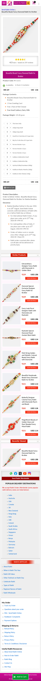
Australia (12, 498)
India (10, 495)
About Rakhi (8, 567)
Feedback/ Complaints (12, 617)
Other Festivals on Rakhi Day (14, 578)
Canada (11, 505)
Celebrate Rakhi (9, 582)
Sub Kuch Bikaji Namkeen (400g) (22, 165)
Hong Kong (12, 514)
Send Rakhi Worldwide (20, 478)
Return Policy (9, 636)
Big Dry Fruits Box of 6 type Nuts (22, 140)
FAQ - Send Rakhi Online (13, 613)
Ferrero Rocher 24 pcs (19, 153)
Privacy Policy (9, 640)
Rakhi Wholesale (9, 593)
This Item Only (17, 124)
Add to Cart (21, 677)
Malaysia (12, 542)
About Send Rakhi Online (13, 652)
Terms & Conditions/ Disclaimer (15, 644)
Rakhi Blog (8, 659)
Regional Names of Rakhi (12, 589)
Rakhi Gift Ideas (9, 574)
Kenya (11, 538)
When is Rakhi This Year (12, 570)
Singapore (12, 532)
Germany (12, 545)
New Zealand (13, 511)
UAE (10, 520)
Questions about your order (14, 609)
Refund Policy (9, 629)
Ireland (11, 523)
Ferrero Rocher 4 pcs (19, 144)
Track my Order (10, 606)
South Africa (13, 529)
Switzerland (13, 554)
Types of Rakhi (9, 585)
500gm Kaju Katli (18, 132)
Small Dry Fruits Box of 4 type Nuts (23, 136)
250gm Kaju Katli (18, 128)
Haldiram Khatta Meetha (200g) (22, 170)
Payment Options (10, 621)
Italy (10, 517)
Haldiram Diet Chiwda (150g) (21, 174)
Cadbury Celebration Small (21, 157)
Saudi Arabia (13, 526)
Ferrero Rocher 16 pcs (19, 149)
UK (9, 508)
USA (10, 501)
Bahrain (11, 548)
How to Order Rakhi (11, 656)
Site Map (7, 667)
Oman (11, 535)
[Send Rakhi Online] (10, 3)
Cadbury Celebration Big (20, 161)
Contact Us (8, 663)
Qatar (11, 551)
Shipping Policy (9, 632)
